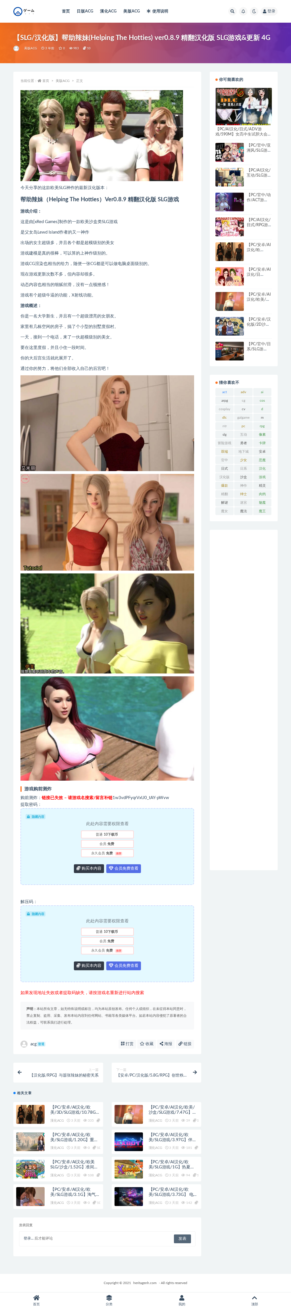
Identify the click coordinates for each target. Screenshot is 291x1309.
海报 (167, 1044)
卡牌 (262, 443)
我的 (181, 1304)
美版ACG (131, 11)
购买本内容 (90, 868)
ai (262, 392)
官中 (224, 460)
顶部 (254, 1304)
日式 (224, 468)
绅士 (243, 494)
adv (243, 392)
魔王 (262, 511)
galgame (243, 417)
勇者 (243, 443)
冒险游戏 (224, 443)
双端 (224, 451)
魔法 (243, 511)
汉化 (262, 468)
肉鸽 (262, 494)
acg (37, 1044)
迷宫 (243, 502)
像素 (262, 434)
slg (224, 434)
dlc (224, 417)
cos (262, 400)
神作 (243, 485)
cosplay (224, 409)
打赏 (129, 1044)
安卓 (262, 451)
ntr (225, 426)
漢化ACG (108, 11)
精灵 (262, 485)
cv (243, 409)
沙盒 (243, 477)
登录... (29, 1238)
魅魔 (262, 502)
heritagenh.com (145, 1283)
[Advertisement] (243, 700)
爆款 (224, 485)
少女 (243, 460)
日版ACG (85, 11)
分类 (109, 1304)
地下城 (243, 451)
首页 (66, 11)
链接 (187, 1044)
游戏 (262, 477)
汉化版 (224, 477)
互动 (243, 434)
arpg (224, 400)
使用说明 (160, 11)
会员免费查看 (125, 868)
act (224, 392)
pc (243, 426)
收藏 (148, 1044)
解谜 (224, 502)
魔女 (224, 511)
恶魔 (262, 460)
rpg (262, 426)
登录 (271, 11)
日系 (243, 468)
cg (243, 400)
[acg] (16, 48)
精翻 (224, 494)
